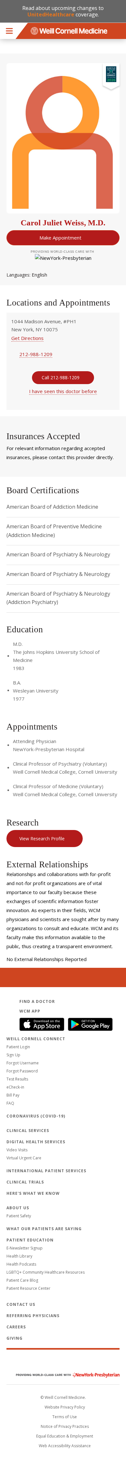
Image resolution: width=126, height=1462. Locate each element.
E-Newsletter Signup (24, 1248)
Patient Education (30, 1240)
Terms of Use (64, 1417)
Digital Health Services (35, 1142)
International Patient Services (46, 1171)
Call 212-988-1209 (60, 377)
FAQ (10, 1103)
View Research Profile (42, 838)
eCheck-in (15, 1087)
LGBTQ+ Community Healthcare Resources (45, 1272)
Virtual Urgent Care (23, 1158)
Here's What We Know (33, 1193)
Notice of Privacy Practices (65, 1426)
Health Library (19, 1256)
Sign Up (13, 1055)
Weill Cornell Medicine (63, 1361)
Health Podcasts (21, 1264)
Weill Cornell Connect (35, 1039)
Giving (14, 1338)
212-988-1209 (35, 354)
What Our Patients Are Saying (44, 1228)
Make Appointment (60, 237)
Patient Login (18, 1047)
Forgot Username (22, 1063)
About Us (17, 1208)
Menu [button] (9, 31)
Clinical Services (27, 1130)
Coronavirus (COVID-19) (35, 1116)
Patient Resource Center (28, 1288)
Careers (16, 1327)
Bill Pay (12, 1095)
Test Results (17, 1079)
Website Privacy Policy (65, 1407)
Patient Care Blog (22, 1280)
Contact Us (20, 1304)
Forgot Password (22, 1071)
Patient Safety (18, 1216)
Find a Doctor (37, 1001)
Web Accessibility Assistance (65, 1445)
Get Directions (27, 338)
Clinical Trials (25, 1182)
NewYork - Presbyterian (63, 1375)
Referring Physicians (32, 1315)
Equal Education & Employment (64, 1436)
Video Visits (16, 1150)
